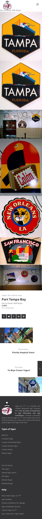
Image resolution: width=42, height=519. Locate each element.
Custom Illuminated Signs (11, 442)
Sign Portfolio (7, 499)
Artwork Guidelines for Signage (13, 503)
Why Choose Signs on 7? (11, 496)
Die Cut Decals (7, 465)
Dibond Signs (7, 453)
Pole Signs (5, 469)
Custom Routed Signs (10, 446)
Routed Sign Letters (9, 473)
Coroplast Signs (7, 439)
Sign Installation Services (11, 507)
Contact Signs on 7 (9, 510)
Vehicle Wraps (7, 480)
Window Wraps (7, 483)
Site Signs (5, 476)
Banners (5, 435)
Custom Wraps (7, 449)
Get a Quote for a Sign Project (13, 514)
